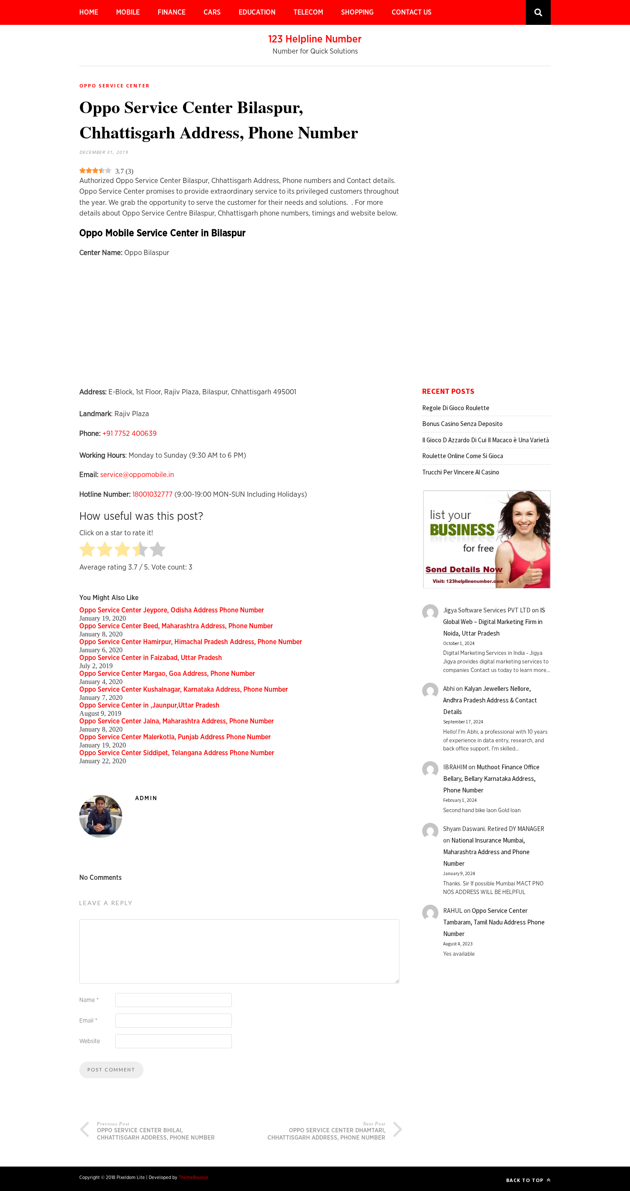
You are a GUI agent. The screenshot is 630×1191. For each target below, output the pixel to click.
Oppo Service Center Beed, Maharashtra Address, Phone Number (176, 626)
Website (89, 1041)
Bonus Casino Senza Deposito (462, 424)
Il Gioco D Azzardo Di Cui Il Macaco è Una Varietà (485, 440)
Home (88, 12)
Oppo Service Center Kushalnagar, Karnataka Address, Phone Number (183, 689)
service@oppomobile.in (137, 474)
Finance (172, 12)
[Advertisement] (241, 327)
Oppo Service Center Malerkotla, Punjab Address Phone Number (175, 737)
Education (257, 12)
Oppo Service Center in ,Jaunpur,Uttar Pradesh (149, 705)
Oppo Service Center (114, 85)
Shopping (357, 12)
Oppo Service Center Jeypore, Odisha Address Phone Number (171, 610)
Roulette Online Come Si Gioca (462, 456)
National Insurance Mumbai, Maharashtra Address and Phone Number (486, 851)
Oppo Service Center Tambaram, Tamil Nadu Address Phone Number (494, 922)
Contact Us (412, 12)
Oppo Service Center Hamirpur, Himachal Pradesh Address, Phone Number (190, 642)
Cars (212, 12)
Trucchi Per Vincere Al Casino (460, 472)
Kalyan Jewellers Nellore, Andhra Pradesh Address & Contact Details (490, 700)
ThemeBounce (193, 1177)
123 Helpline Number (315, 39)
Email (88, 1021)
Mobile (128, 12)
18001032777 (152, 494)
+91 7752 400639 (129, 433)
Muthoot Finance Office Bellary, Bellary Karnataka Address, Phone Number (491, 778)
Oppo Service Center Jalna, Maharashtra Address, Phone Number (176, 721)
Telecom (308, 12)
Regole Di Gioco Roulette (455, 408)
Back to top (525, 1180)
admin (146, 798)
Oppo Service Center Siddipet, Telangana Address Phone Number (176, 753)
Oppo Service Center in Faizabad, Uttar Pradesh (150, 657)
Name (89, 1000)
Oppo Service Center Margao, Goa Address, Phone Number (167, 673)
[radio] (87, 550)
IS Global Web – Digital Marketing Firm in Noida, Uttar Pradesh (494, 621)
